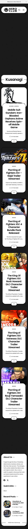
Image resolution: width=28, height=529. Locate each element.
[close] (26, 2)
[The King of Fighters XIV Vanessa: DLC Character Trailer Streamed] (14, 320)
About (5, 491)
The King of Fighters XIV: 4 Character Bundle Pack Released (14, 227)
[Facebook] (4, 480)
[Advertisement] (14, 27)
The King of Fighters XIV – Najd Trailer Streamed (14, 174)
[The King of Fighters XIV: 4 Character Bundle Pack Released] (14, 209)
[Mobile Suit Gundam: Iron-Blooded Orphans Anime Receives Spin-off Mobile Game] (14, 97)
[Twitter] (8, 480)
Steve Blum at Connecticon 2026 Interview (18, 502)
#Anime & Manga (14, 106)
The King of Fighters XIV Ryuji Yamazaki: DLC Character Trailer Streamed (14, 397)
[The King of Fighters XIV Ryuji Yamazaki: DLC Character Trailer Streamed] (14, 377)
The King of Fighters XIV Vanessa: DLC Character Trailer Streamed (14, 340)
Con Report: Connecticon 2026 (18, 512)
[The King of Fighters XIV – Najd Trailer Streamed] (14, 157)
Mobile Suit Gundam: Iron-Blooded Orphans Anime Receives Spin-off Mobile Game (14, 118)
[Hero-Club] (10, 10)
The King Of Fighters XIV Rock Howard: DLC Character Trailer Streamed (14, 283)
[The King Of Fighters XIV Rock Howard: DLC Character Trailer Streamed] (14, 263)
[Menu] (23, 10)
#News (14, 166)
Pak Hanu (15, 136)
